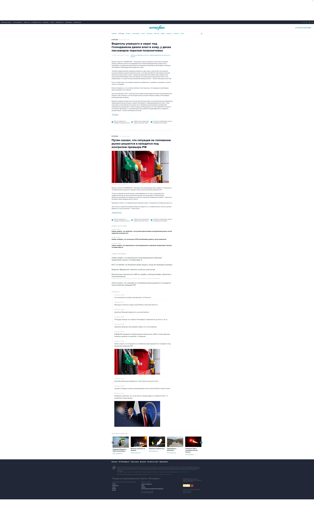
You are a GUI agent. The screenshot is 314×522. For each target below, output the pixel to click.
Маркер (114, 488)
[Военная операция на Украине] (139, 446)
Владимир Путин (116, 213)
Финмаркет (46, 22)
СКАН (142, 485)
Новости (169, 33)
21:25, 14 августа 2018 (124, 39)
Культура (149, 33)
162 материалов (171, 453)
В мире (128, 33)
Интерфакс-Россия (36, 22)
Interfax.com (27, 22)
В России (121, 33)
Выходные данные (187, 491)
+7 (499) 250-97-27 (168, 474)
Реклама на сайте (152, 462)
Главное (114, 33)
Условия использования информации (191, 489)
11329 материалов (136, 453)
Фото (182, 33)
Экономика (135, 33)
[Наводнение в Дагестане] (175, 446)
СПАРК (114, 484)
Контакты (115, 462)
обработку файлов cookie (182, 472)
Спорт (143, 33)
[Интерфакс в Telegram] (145, 492)
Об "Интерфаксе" (17, 22)
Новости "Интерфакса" (146, 484)
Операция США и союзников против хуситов (191, 450)
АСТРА (114, 490)
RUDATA (143, 487)
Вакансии (143, 462)
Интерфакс (157, 27)
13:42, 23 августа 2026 (124, 136)
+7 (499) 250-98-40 (156, 474)
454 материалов (153, 451)
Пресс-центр (135, 462)
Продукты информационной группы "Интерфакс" (136, 478)
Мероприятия (77, 22)
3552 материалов (117, 453)
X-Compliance (115, 485)
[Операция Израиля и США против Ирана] (121, 447)
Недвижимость (60, 22)
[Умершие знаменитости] (157, 446)
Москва (156, 33)
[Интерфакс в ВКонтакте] (147, 492)
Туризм (52, 22)
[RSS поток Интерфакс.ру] (150, 492)
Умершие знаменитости (156, 448)
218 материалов (189, 454)
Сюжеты (176, 33)
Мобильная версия (6, 22)
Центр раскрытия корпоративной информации (152, 488)
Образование (68, 22)
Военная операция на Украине (138, 449)
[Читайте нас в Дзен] (142, 492)
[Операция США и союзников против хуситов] (193, 446)
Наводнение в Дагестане (171, 449)
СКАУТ (114, 487)
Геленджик (115, 114)
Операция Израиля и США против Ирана (119, 450)
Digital (163, 33)
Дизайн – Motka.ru (187, 492)
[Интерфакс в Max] (152, 492)
